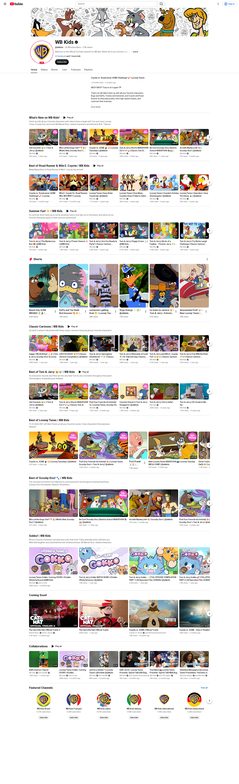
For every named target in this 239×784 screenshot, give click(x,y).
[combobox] (117, 4)
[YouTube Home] (16, 4)
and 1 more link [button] (73, 56)
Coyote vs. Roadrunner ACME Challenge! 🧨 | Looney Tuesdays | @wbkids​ (118, 78)
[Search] (161, 4)
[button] (42, 52)
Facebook (61, 56)
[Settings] (218, 4)
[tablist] (119, 69)
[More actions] (207, 259)
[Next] (209, 137)
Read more (96, 107)
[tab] (34, 69)
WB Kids (32, 153)
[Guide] (5, 4)
